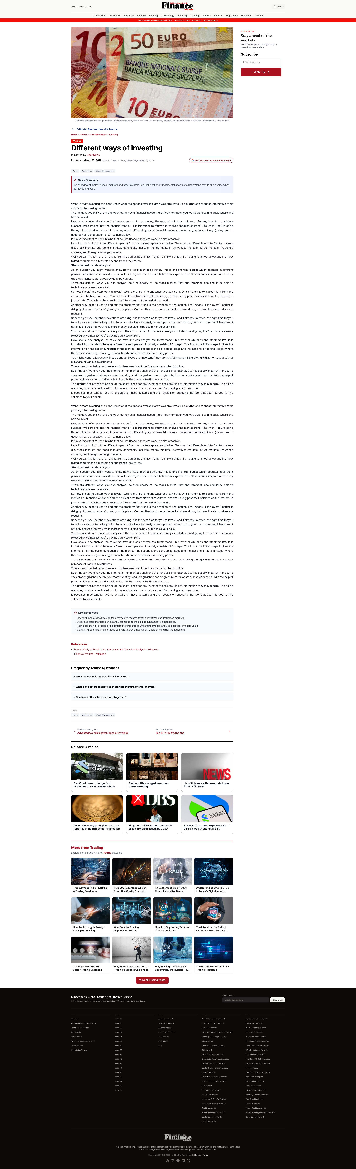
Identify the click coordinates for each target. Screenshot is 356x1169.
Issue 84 (118, 1023)
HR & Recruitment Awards (257, 1050)
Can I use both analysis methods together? (101, 697)
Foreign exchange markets (104, 252)
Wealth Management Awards (258, 1063)
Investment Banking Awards (214, 1104)
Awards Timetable (166, 1023)
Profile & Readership (80, 1028)
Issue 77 (118, 1054)
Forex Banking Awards (211, 1090)
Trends (260, 15)
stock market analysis (142, 322)
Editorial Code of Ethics (255, 1090)
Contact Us (76, 1032)
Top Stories (99, 15)
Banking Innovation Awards (213, 1112)
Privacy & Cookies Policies (82, 1041)
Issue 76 (118, 1059)
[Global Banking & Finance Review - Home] (178, 6)
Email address (228, 996)
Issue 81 (118, 1037)
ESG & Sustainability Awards (214, 1081)
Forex (75, 171)
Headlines (246, 15)
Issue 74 (118, 1068)
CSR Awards (207, 1050)
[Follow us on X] (188, 1160)
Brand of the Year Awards (213, 1023)
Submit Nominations (166, 1032)
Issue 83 (118, 1028)
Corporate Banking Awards (213, 1063)
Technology (167, 15)
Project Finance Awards (256, 1037)
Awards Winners (165, 1028)
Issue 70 (118, 1086)
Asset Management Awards (214, 1019)
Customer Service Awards (213, 1046)
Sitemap (197, 1155)
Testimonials (163, 1037)
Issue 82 (118, 1032)
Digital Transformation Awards (215, 1068)
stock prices (125, 309)
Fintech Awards (208, 1072)
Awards (218, 15)
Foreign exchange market (104, 454)
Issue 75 (118, 1063)
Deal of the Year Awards (212, 1054)
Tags (205, 1155)
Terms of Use (77, 1046)
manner (185, 340)
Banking (153, 15)
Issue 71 (118, 1081)
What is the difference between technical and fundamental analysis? (115, 687)
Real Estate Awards (254, 1032)
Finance (141, 15)
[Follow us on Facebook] (178, 1160)
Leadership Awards (254, 1023)
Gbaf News (93, 155)
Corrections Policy (253, 1086)
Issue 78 (118, 1050)
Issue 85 (118, 1019)
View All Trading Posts (152, 980)
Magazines (232, 15)
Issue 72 (118, 1077)
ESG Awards (207, 1086)
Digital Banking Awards (212, 1117)
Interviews (115, 15)
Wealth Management (105, 171)
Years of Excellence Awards (258, 1072)
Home (74, 135)
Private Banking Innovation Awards (260, 1112)
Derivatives (87, 171)
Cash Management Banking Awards (217, 1032)
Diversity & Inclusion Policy (257, 1095)
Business (129, 15)
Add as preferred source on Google (213, 160)
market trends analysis (95, 265)
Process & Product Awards (257, 1041)
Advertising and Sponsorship (83, 1023)
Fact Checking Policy (255, 1099)
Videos (207, 15)
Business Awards (209, 1028)
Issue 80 (118, 1041)
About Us (75, 1019)
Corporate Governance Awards (215, 1059)
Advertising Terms (79, 1050)
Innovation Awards (210, 1095)
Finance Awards (209, 1121)
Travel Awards (252, 1068)
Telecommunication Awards (257, 1046)
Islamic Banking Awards (256, 1028)
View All (118, 1090)
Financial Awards (253, 1104)
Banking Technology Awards (214, 1037)
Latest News (76, 1037)
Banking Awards (209, 1108)
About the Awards (166, 1019)
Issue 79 (118, 1046)
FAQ (160, 1046)
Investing (183, 15)
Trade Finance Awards (255, 1054)
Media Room (163, 1041)
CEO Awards (207, 1041)
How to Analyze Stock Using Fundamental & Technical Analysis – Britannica (116, 649)
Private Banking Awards (256, 1108)
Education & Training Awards (214, 1077)
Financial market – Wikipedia (90, 654)
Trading (195, 15)
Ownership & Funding (255, 1081)
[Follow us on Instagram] (172, 1160)
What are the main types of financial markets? (102, 676)
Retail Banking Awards (255, 1117)
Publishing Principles (254, 1077)
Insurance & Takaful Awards (214, 1099)
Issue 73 (118, 1072)
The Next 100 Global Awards (258, 1059)
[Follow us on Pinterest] (167, 1160)
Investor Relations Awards (257, 1019)
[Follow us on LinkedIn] (183, 1160)
